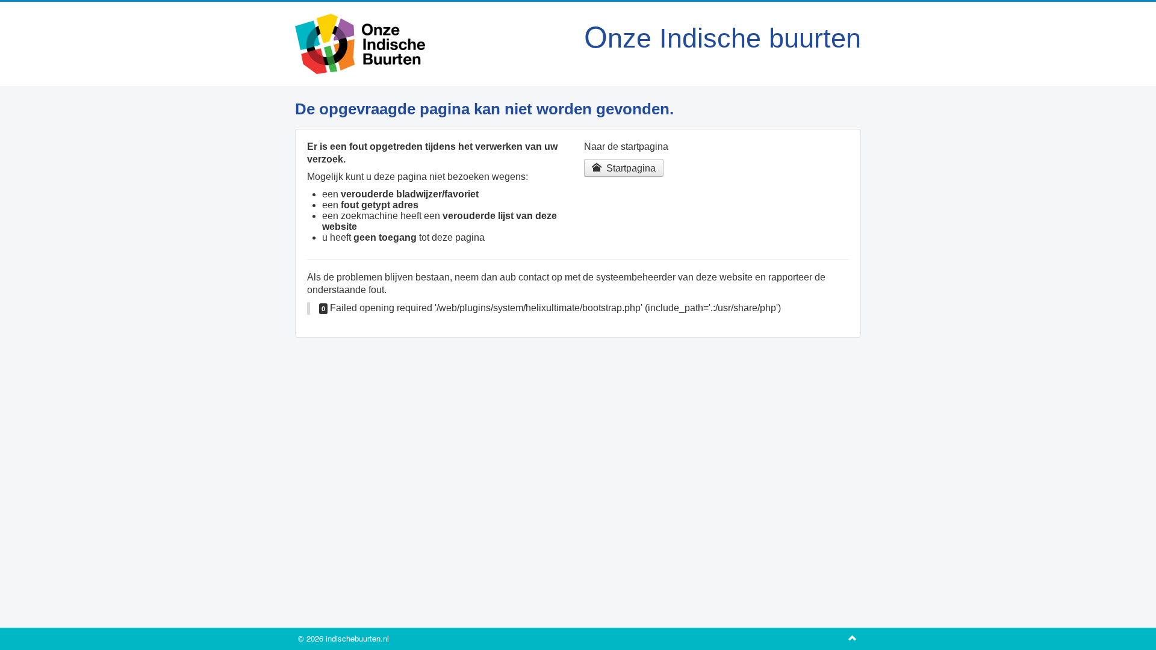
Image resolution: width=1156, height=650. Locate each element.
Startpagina (630, 168)
